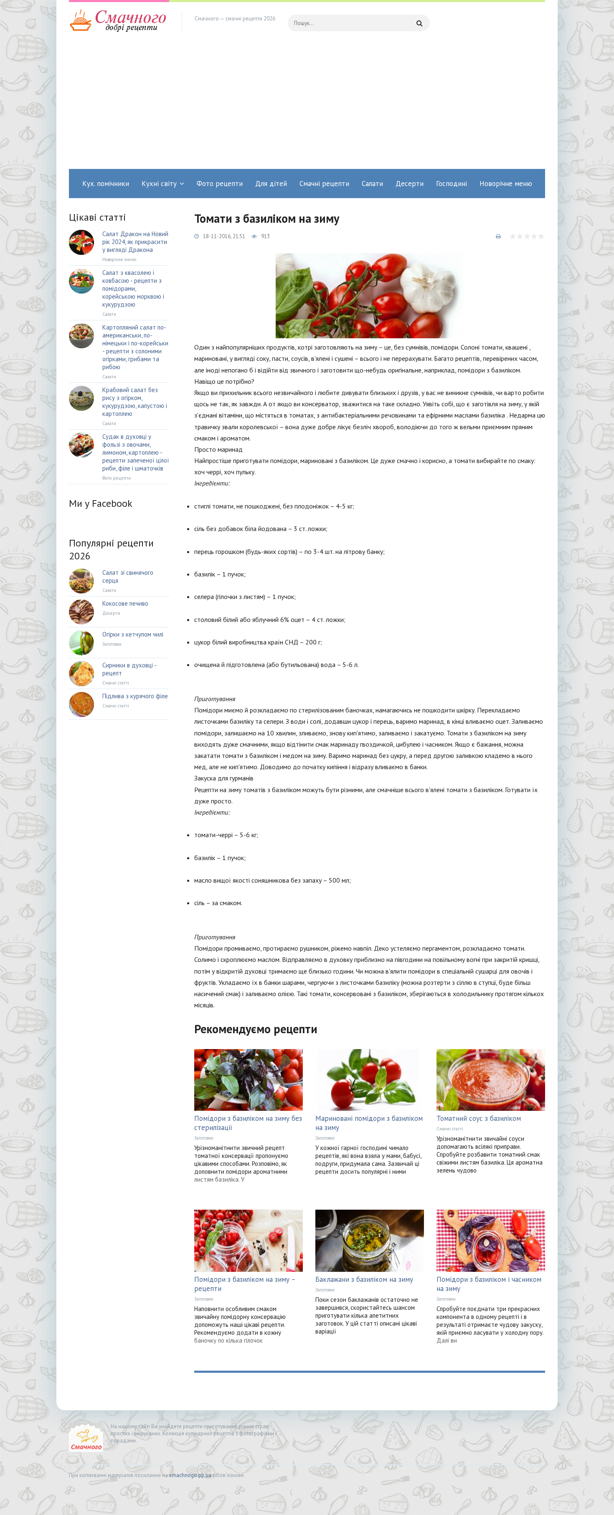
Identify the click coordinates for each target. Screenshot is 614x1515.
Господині (451, 183)
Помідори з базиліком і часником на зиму (488, 1284)
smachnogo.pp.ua (190, 1475)
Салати (372, 183)
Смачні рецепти (324, 183)
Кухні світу (159, 183)
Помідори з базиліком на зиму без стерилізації (248, 1123)
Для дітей (271, 183)
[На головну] (119, 23)
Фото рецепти (220, 183)
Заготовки (203, 1138)
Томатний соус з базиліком (478, 1118)
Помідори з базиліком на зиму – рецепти (244, 1284)
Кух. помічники (105, 183)
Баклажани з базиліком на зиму (364, 1279)
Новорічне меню (506, 183)
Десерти (410, 183)
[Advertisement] (307, 106)
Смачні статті (449, 1129)
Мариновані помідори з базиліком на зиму (369, 1123)
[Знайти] (419, 23)
